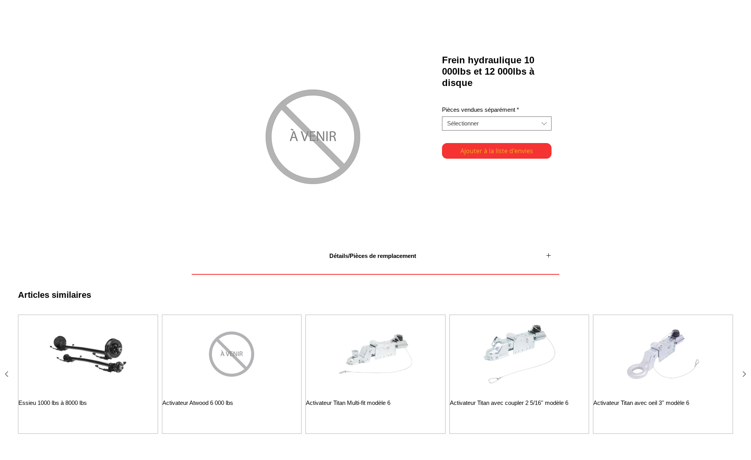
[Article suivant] (744, 374)
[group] (375, 374)
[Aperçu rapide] (88, 354)
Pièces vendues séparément (480, 109)
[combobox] (497, 123)
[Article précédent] (6, 374)
